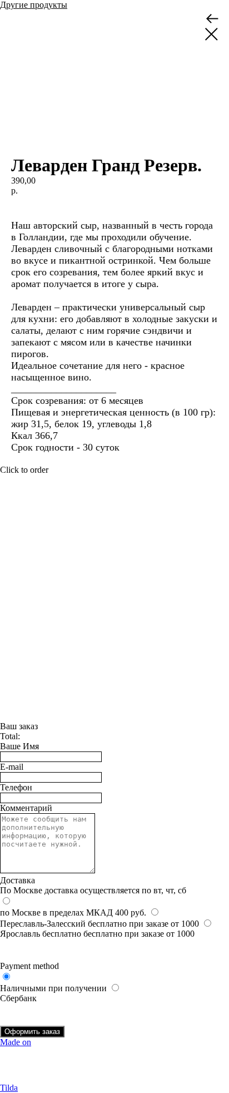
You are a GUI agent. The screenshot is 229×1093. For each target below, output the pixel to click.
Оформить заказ (32, 1031)
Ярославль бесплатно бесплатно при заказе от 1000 (97, 933)
